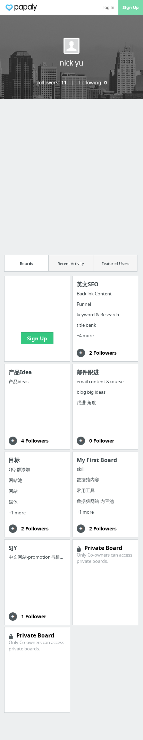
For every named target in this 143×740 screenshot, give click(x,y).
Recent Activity (71, 263)
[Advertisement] (71, 175)
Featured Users (115, 263)
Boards (26, 263)
